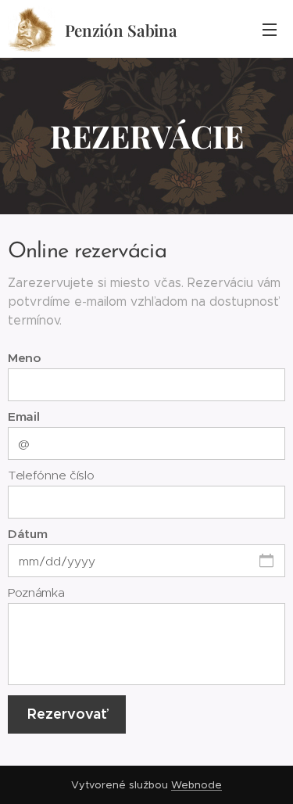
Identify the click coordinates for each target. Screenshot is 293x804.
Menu (269, 29)
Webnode (196, 784)
